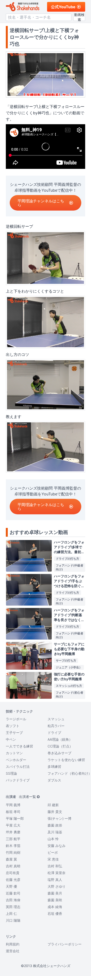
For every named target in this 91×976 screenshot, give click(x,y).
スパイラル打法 (18, 766)
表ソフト (12, 726)
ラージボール (16, 719)
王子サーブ (14, 732)
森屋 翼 (11, 859)
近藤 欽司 (13, 893)
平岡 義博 (13, 805)
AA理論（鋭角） (60, 739)
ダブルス (54, 780)
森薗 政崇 (55, 825)
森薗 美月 (55, 893)
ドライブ (54, 732)
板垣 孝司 (13, 812)
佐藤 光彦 (13, 880)
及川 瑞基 (55, 832)
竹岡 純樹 (13, 852)
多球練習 (54, 766)
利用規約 (12, 944)
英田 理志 (13, 907)
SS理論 (11, 773)
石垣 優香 (55, 913)
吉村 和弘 (55, 866)
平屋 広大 (13, 825)
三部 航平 (13, 839)
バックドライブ (18, 780)
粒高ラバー (56, 726)
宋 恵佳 (53, 859)
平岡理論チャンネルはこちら (40, 202)
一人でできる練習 (19, 746)
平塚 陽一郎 (15, 818)
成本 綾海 (55, 907)
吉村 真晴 (13, 866)
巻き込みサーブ (59, 753)
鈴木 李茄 (13, 846)
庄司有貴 (12, 873)
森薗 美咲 (55, 900)
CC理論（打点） (60, 746)
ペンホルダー (16, 760)
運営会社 (12, 951)
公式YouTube (63, 6)
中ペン (11, 739)
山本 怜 (53, 839)
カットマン (14, 753)
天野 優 (11, 886)
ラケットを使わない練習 (66, 760)
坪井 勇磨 (13, 832)
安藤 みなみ (57, 846)
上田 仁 (11, 913)
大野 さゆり (57, 886)
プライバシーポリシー (65, 944)
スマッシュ (56, 719)
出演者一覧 (27, 797)
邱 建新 (53, 805)
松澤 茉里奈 (57, 873)
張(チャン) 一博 (59, 818)
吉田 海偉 (13, 900)
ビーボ (53, 852)
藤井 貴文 (55, 812)
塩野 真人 (55, 880)
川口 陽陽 (13, 920)
